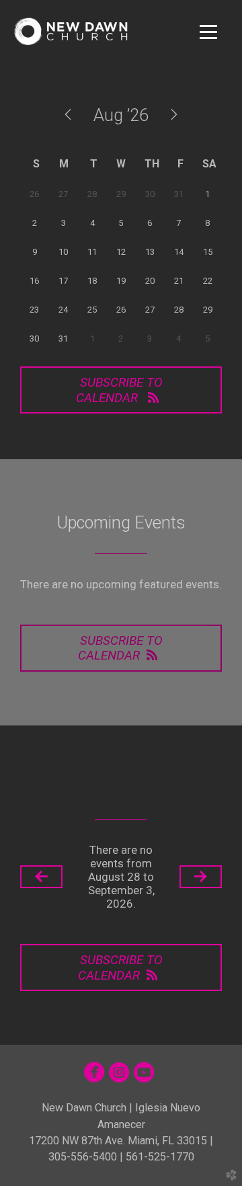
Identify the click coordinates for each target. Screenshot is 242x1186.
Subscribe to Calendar (119, 389)
